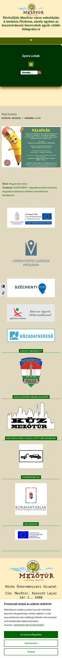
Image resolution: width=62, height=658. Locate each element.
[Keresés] (39, 72)
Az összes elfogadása (31, 634)
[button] (31, 40)
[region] (31, 628)
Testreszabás (31, 643)
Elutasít (31, 652)
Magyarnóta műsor (18, 184)
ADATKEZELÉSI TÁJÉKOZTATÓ (29, 625)
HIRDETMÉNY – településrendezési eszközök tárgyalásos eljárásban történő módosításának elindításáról (29, 191)
